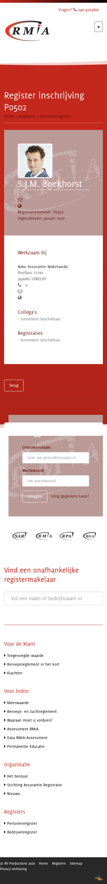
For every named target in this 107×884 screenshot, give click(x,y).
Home (9, 116)
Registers (27, 116)
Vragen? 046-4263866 (78, 9)
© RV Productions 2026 (17, 863)
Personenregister (55, 116)
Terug (13, 385)
